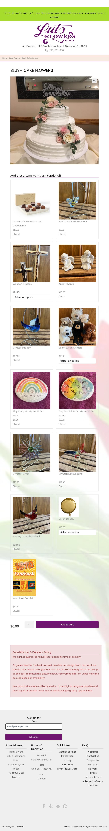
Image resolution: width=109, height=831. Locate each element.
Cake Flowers (14, 58)
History (67, 760)
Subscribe (34, 737)
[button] (94, 80)
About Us (93, 752)
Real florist (67, 764)
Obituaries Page (67, 752)
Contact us (93, 756)
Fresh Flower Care (67, 768)
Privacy (93, 772)
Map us (16, 777)
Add (17, 234)
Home (4, 58)
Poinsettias (67, 756)
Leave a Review (92, 777)
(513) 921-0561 (56, 50)
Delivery (92, 768)
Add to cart (67, 624)
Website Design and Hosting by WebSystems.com (85, 826)
